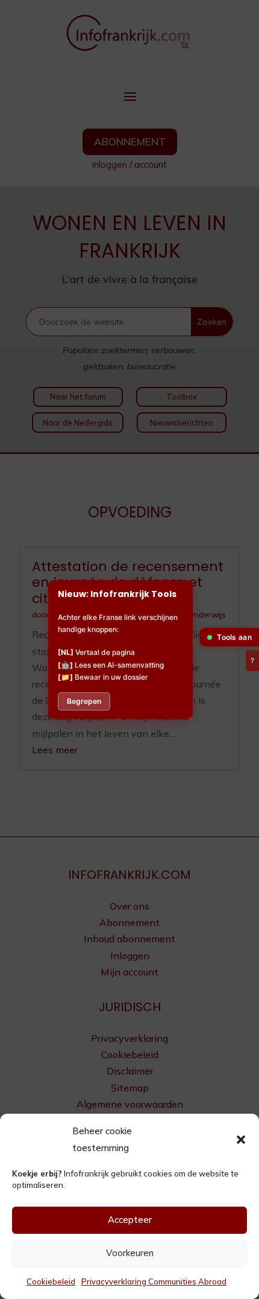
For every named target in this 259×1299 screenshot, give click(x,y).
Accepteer (130, 1219)
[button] (241, 1140)
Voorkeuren (130, 1253)
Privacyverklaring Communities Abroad (153, 1281)
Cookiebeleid (51, 1281)
